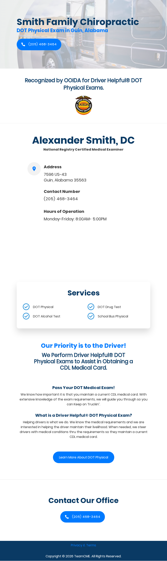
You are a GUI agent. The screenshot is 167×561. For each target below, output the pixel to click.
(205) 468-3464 (61, 199)
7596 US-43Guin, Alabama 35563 (65, 177)
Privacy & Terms (83, 545)
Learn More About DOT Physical (83, 457)
